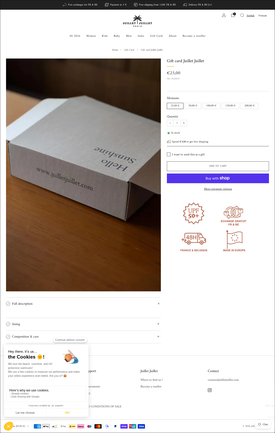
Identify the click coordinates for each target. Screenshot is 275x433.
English (250, 15)
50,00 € (192, 105)
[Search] (242, 15)
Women (91, 36)
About (173, 36)
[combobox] (250, 15)
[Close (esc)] (262, 390)
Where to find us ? (152, 380)
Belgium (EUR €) (15, 426)
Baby (117, 36)
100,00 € (211, 105)
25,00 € (175, 105)
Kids (105, 36)
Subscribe (247, 417)
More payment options (218, 189)
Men (129, 36)
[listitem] (80, 5)
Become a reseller (194, 36)
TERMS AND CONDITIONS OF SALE (97, 406)
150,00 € (230, 105)
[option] (262, 15)
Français (262, 15)
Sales (141, 36)
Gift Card (156, 36)
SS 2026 (75, 36)
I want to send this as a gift (188, 154)
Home (115, 50)
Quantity (172, 116)
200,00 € (249, 105)
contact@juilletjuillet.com (223, 380)
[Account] (224, 15)
